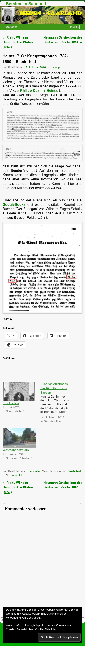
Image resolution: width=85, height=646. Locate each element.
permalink (17, 475)
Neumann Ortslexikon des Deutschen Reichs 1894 (62, 39)
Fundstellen (11, 403)
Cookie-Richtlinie (45, 629)
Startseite (11, 26)
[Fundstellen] (19, 391)
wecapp (56, 67)
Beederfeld (74, 471)
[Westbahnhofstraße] (19, 437)
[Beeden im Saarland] (42, 15)
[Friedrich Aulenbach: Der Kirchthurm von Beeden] (59, 403)
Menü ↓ (74, 27)
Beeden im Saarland (26, 3)
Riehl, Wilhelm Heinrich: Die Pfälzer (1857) (18, 42)
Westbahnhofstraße (16, 450)
